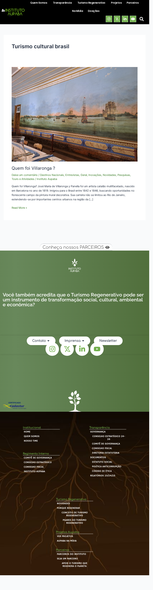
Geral (84, 175)
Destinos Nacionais (52, 175)
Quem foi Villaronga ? (33, 168)
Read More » (19, 207)
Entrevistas (72, 175)
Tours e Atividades (23, 179)
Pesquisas (124, 175)
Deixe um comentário (25, 175)
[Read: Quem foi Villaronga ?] (75, 114)
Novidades (109, 175)
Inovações (94, 175)
